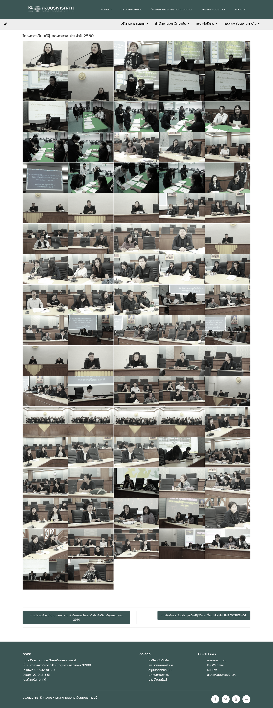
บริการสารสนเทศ (133, 23)
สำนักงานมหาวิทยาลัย (171, 23)
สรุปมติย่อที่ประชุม (159, 670)
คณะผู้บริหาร (205, 23)
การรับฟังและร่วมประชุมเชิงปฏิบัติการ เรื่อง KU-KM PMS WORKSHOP (203, 615)
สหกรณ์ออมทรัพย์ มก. (221, 675)
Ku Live (212, 670)
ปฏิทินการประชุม (158, 675)
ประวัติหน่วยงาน (131, 9)
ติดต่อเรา (240, 9)
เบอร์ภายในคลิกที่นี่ (34, 679)
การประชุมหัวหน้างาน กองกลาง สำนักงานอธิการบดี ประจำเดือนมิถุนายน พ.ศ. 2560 (76, 617)
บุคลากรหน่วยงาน (213, 9)
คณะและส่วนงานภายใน (241, 23)
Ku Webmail (215, 665)
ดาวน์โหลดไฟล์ (157, 679)
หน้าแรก (106, 9)
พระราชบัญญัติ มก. (161, 665)
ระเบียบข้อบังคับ (158, 660)
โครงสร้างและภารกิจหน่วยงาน (171, 9)
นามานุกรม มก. (216, 660)
